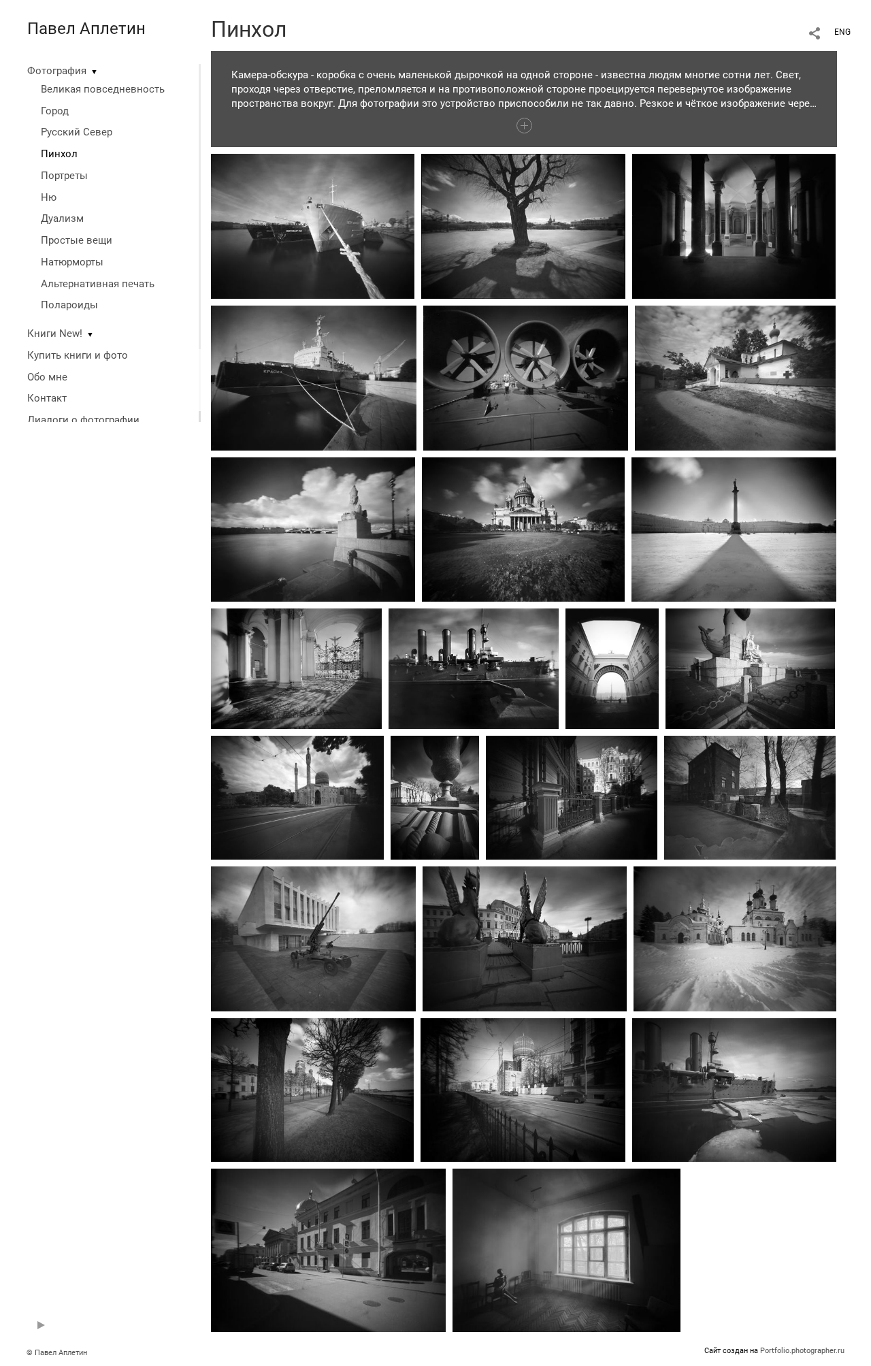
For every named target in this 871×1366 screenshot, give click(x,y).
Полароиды (69, 305)
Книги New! (54, 333)
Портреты (64, 175)
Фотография (56, 71)
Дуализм (62, 218)
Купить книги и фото (77, 355)
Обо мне (47, 377)
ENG (842, 32)
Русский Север (76, 132)
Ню (48, 197)
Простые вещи (76, 240)
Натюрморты (72, 262)
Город (55, 111)
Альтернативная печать (97, 284)
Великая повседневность (103, 89)
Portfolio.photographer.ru (802, 1350)
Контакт (47, 398)
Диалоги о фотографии (83, 420)
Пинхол (59, 154)
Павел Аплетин (86, 28)
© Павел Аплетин (57, 1352)
